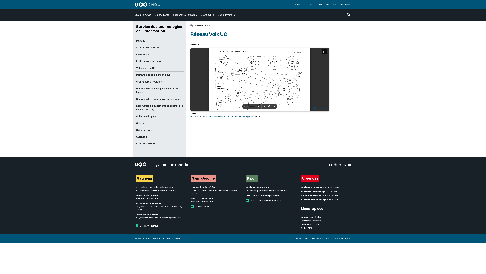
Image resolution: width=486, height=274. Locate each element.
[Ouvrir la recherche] (348, 15)
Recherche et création (185, 14)
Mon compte (331, 4)
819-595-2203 (334, 187)
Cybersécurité (144, 130)
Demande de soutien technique (153, 74)
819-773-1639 (330, 191)
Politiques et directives (148, 61)
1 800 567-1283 (152, 198)
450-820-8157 (333, 195)
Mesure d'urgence (302, 238)
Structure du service (147, 47)
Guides (140, 123)
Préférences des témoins (320, 238)
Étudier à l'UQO (143, 14)
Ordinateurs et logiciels (149, 81)
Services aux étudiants (311, 220)
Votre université (226, 14)
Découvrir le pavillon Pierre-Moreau (265, 200)
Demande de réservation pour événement (159, 99)
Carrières (298, 4)
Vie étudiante (162, 14)
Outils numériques (146, 116)
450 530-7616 (207, 198)
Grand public (207, 14)
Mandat (140, 40)
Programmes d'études (311, 217)
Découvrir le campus (148, 226)
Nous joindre (345, 4)
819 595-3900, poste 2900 (267, 195)
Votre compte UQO (146, 68)
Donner (309, 4)
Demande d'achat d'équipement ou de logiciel (157, 90)
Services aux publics (310, 224)
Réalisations (143, 54)
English (319, 4)
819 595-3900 (152, 195)
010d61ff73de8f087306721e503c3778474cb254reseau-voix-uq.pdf (220, 116)
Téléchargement (319, 108)
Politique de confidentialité (341, 238)
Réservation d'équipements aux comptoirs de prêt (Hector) (159, 107)
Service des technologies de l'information (159, 28)
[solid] (137, 226)
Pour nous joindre (146, 143)
